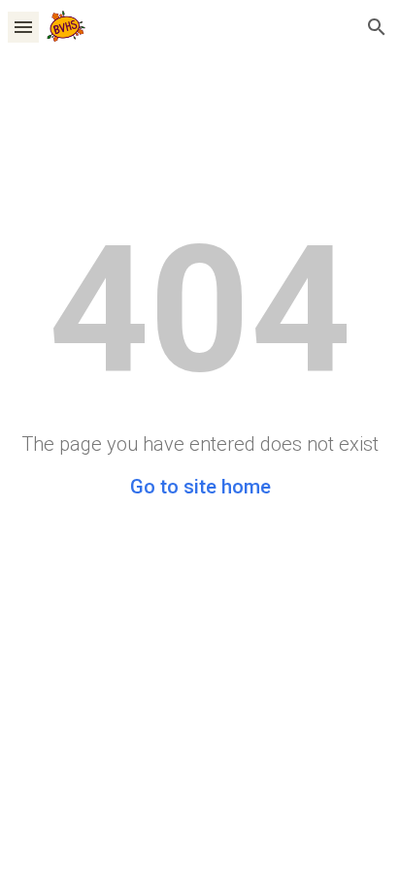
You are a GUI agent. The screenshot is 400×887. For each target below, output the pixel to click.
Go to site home (200, 486)
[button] (23, 26)
